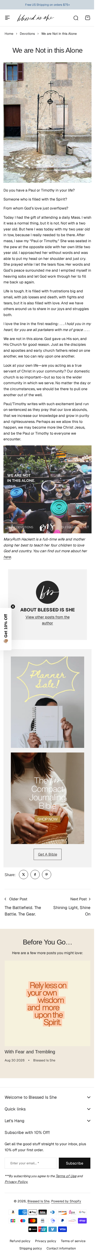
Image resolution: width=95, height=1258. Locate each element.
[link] (23, 874)
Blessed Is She (37, 1204)
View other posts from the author (48, 620)
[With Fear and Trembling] (47, 1003)
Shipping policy (29, 1251)
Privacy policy (43, 1243)
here (7, 557)
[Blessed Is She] (35, 18)
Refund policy (18, 1243)
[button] (6, 629)
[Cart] (88, 18)
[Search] (76, 18)
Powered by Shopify (65, 1204)
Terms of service (71, 1243)
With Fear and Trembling (30, 1051)
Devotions (27, 34)
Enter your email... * (24, 1165)
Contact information (59, 1251)
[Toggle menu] (7, 18)
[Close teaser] (13, 606)
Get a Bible (47, 854)
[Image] (47, 702)
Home (9, 34)
